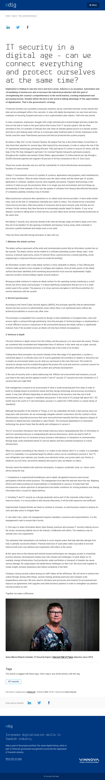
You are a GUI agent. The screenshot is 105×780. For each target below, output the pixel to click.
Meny (94, 5)
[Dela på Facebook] (27, 27)
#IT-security (13, 681)
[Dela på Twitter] (17, 27)
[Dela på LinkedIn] (8, 27)
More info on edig (14, 759)
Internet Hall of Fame (62, 657)
